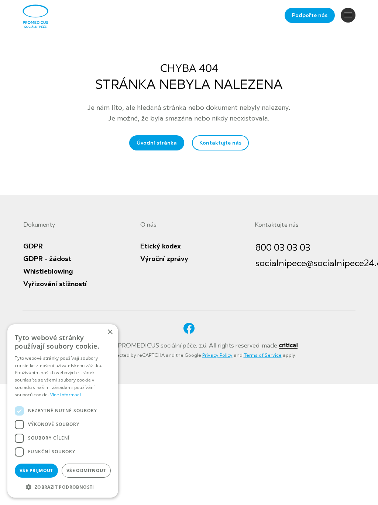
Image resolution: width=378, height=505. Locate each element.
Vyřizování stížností (55, 284)
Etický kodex (160, 246)
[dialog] (62, 411)
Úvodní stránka (157, 143)
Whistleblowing (48, 271)
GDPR (33, 246)
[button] (63, 486)
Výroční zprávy (164, 259)
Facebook (189, 328)
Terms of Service (263, 355)
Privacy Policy (217, 355)
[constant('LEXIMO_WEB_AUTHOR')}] (288, 345)
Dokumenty (39, 224)
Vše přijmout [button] (36, 470)
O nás (148, 224)
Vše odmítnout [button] (86, 470)
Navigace (348, 15)
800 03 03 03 (282, 248)
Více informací (65, 395)
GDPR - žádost (47, 259)
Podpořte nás (309, 15)
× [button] (110, 332)
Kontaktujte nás (220, 143)
